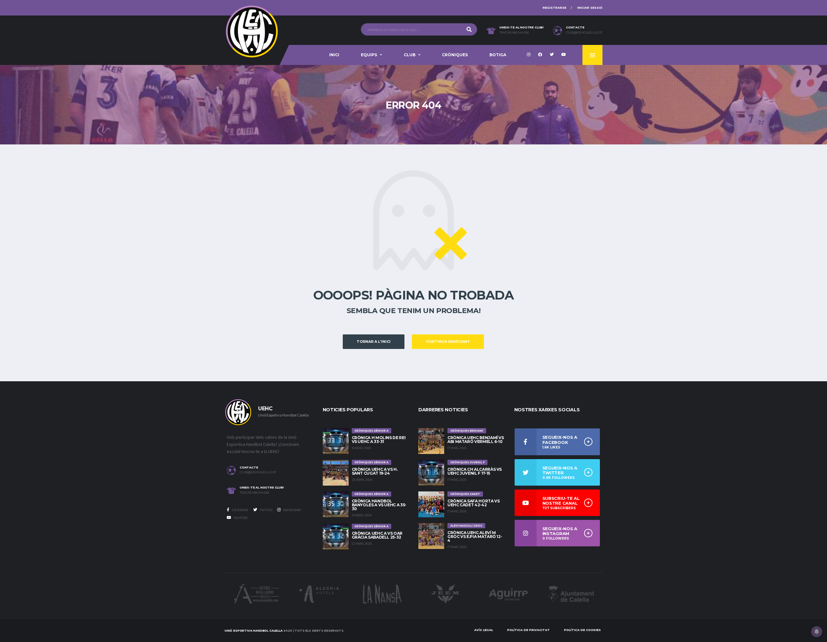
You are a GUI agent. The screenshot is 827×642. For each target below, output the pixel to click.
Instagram (291, 510)
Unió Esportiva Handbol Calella (254, 630)
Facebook (239, 510)
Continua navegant (448, 341)
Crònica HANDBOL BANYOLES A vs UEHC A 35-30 (379, 505)
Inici (334, 54)
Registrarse (554, 7)
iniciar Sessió (589, 7)
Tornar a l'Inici (374, 341)
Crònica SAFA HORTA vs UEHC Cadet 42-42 (473, 503)
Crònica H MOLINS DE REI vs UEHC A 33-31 (379, 439)
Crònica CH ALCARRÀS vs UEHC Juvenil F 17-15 (474, 471)
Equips (369, 54)
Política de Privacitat (528, 630)
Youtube (240, 518)
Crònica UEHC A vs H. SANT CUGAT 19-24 (375, 471)
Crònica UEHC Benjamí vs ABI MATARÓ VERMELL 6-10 (475, 439)
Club (409, 54)
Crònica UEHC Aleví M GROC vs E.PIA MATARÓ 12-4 (474, 536)
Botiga (497, 54)
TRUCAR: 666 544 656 (514, 32)
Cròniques (455, 54)
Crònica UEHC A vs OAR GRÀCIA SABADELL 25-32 (377, 535)
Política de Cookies (582, 630)
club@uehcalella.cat (584, 32)
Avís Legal (483, 630)
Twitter (265, 510)
